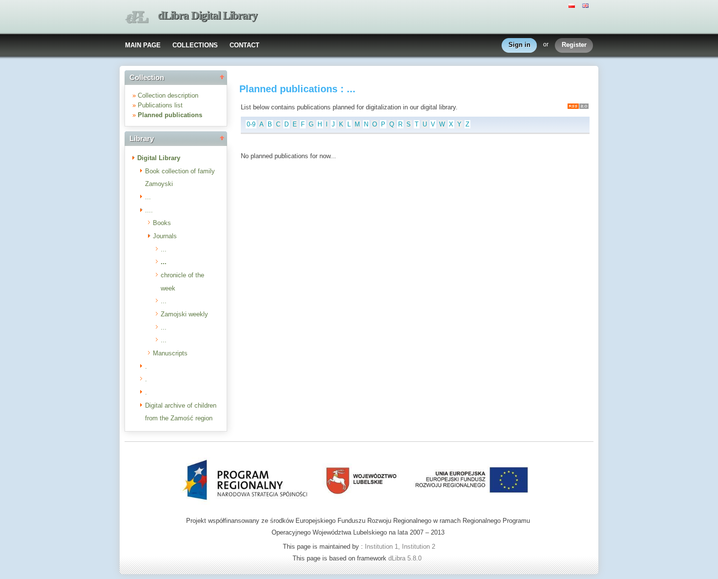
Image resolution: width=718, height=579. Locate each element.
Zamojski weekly (184, 314)
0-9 (251, 124)
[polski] (573, 5)
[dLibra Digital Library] (137, 17)
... (148, 197)
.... (149, 210)
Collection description (168, 95)
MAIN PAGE (143, 45)
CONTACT (244, 45)
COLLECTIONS (195, 45)
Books (162, 223)
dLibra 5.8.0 (405, 558)
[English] (586, 5)
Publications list (160, 105)
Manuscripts (170, 353)
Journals (165, 236)
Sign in (519, 44)
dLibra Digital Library (207, 15)
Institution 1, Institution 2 (400, 546)
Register (574, 44)
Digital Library (158, 158)
